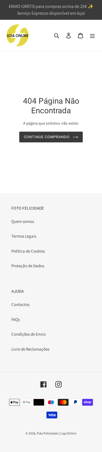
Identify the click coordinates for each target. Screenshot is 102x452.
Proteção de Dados (27, 265)
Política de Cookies (28, 251)
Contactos (20, 304)
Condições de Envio (28, 334)
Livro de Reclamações (30, 349)
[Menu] (92, 35)
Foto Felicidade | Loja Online (56, 433)
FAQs (15, 319)
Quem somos (22, 221)
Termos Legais (23, 236)
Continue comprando (47, 137)
